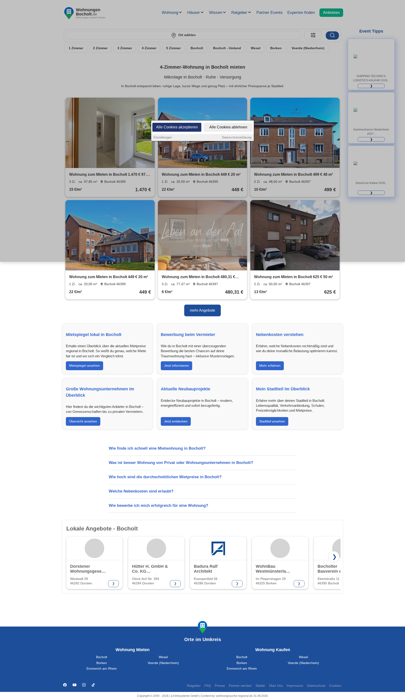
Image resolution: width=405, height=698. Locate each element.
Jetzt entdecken (176, 421)
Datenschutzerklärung (236, 137)
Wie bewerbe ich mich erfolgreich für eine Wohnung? (158, 505)
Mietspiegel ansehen (84, 365)
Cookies (335, 685)
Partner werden (240, 685)
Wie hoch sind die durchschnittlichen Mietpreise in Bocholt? (165, 477)
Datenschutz (316, 685)
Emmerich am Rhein (101, 668)
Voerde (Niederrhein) (163, 663)
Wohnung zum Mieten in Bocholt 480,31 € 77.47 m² (198, 277)
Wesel (163, 657)
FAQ (207, 685)
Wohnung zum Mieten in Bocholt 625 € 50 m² (293, 277)
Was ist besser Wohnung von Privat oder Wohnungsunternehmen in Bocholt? (181, 462)
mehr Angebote (202, 310)
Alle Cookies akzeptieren (177, 127)
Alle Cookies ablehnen (228, 127)
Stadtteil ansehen (272, 421)
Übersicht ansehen (83, 421)
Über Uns (276, 685)
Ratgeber (194, 685)
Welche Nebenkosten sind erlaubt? (141, 491)
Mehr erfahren (270, 365)
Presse (220, 685)
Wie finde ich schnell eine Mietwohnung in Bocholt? (157, 448)
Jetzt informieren (176, 365)
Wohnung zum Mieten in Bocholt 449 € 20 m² (108, 277)
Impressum (295, 685)
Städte (260, 685)
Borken (101, 663)
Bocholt (101, 657)
